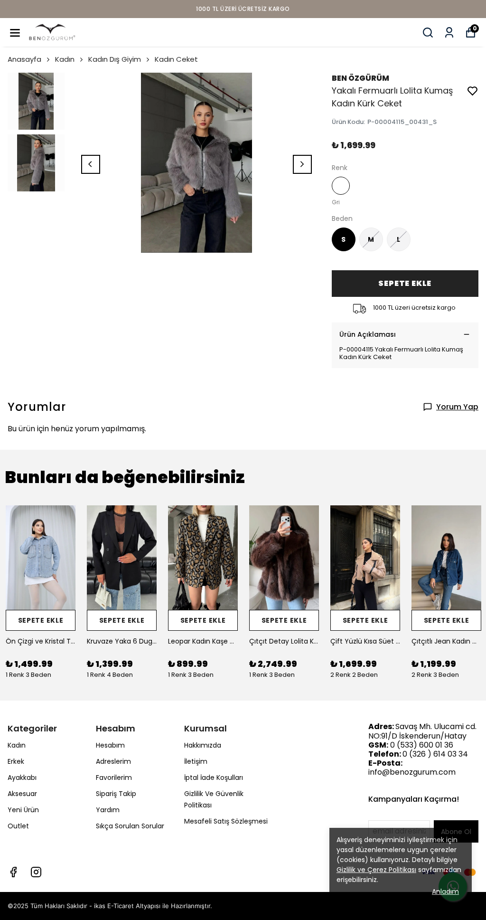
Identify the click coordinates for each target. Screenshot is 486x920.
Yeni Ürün (23, 810)
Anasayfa (24, 59)
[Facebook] (13, 872)
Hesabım (110, 745)
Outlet (18, 826)
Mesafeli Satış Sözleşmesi (226, 821)
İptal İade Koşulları (213, 777)
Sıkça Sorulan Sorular (130, 826)
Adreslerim (113, 761)
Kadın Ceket (176, 59)
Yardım (108, 810)
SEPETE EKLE (404, 283)
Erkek (16, 761)
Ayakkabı (22, 777)
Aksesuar (22, 793)
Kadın (65, 59)
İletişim (195, 761)
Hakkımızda (202, 745)
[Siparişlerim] (449, 32)
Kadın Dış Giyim (114, 59)
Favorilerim (114, 777)
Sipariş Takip (116, 793)
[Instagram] (36, 872)
